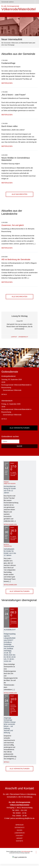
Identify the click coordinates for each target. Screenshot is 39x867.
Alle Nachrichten (19, 194)
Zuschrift (19, 835)
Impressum (19, 825)
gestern (9, 337)
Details (4, 394)
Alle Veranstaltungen (19, 428)
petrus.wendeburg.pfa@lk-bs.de (22, 818)
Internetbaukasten (26, 851)
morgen (30, 337)
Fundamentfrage (8, 63)
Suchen (19, 830)
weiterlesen (6, 83)
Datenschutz (19, 827)
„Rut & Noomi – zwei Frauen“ (13, 95)
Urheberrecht (23, 336)
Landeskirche (19, 833)
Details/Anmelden (10, 524)
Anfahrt (19, 838)
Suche (19, 446)
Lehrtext (14, 336)
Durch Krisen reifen (9, 126)
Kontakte (19, 841)
